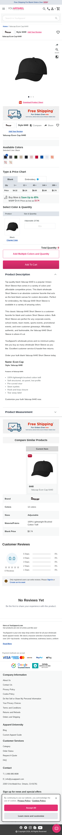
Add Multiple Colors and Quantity (31, 254)
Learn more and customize (31, 816)
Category (6, 746)
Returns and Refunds (11, 712)
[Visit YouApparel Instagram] (30, 827)
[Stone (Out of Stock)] (11, 162)
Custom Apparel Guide (12, 735)
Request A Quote (10, 755)
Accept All (31, 808)
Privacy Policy (9, 689)
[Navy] (26, 157)
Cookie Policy (8, 694)
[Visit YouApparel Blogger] (34, 827)
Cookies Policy (39, 801)
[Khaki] (21, 157)
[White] (47, 157)
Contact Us (7, 685)
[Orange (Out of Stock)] (52, 157)
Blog (5, 730)
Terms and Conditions (12, 708)
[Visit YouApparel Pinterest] (21, 827)
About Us (7, 680)
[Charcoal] (11, 157)
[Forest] (16, 157)
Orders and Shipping (11, 717)
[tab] (10, 179)
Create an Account (17, 582)
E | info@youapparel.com (13, 779)
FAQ (5, 760)
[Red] (37, 157)
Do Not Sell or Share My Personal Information (22, 699)
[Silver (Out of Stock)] (5, 162)
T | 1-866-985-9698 (10, 774)
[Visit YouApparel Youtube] (40, 827)
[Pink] (31, 157)
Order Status (8, 751)
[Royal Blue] (42, 157)
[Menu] (3, 9)
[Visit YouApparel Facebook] (25, 827)
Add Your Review (35, 32)
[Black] (5, 157)
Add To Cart (31, 264)
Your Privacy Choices (12, 703)
